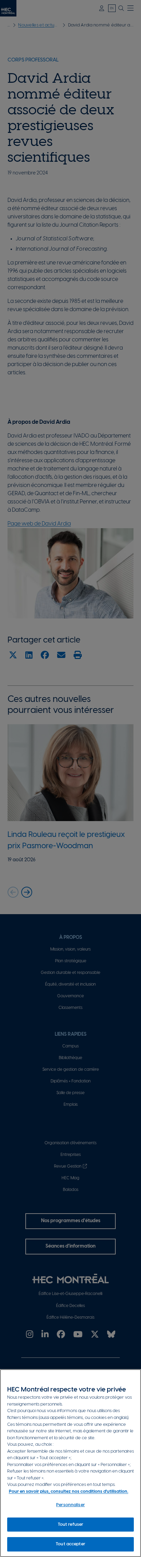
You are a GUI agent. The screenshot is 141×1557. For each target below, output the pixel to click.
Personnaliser (70, 1505)
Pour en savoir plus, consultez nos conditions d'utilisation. (68, 1491)
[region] (70, 1463)
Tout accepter (70, 1544)
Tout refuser (71, 1524)
